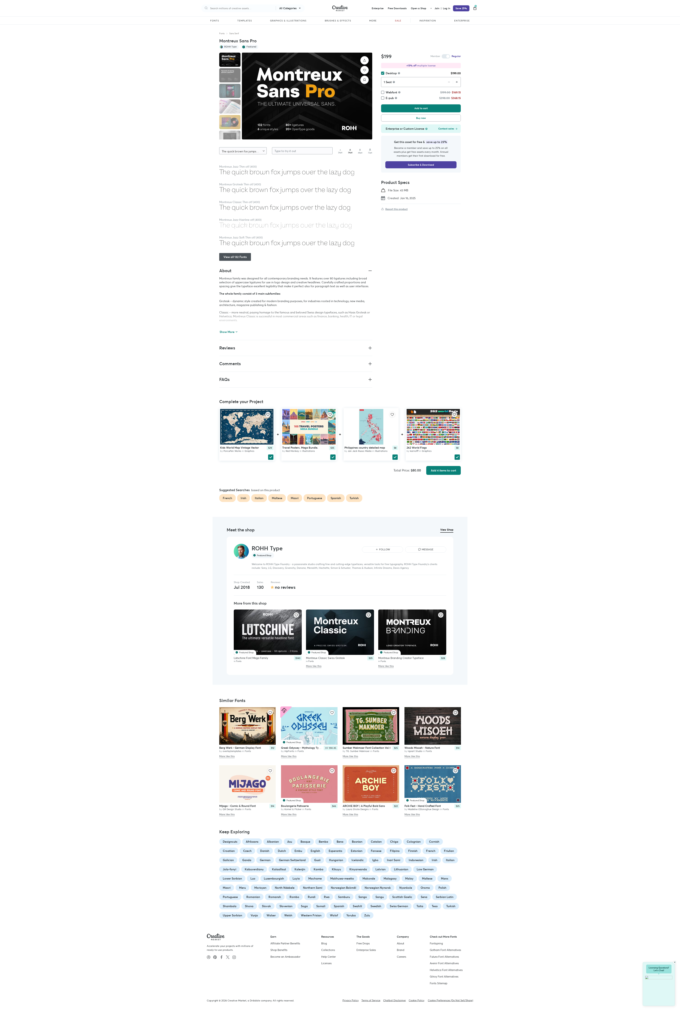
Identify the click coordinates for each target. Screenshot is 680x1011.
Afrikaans (252, 841)
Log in (446, 8)
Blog (324, 943)
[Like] (364, 70)
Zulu (367, 915)
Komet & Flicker (293, 809)
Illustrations (308, 450)
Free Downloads (397, 8)
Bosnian (357, 841)
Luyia (296, 878)
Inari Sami (393, 860)
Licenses (326, 963)
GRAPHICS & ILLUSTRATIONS (288, 20)
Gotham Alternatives (445, 950)
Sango (362, 897)
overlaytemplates (232, 751)
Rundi (311, 897)
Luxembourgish (274, 878)
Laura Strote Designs (357, 809)
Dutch (282, 851)
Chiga (394, 841)
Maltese (427, 878)
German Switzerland (292, 860)
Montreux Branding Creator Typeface (401, 658)
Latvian (380, 869)
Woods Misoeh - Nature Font (422, 747)
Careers (401, 956)
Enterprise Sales (366, 950)
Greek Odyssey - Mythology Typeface (304, 747)
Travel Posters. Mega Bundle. (300, 447)
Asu (289, 841)
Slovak (266, 906)
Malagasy (390, 878)
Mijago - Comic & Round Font (237, 806)
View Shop (446, 529)
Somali (320, 906)
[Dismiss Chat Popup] (674, 962)
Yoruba (351, 915)
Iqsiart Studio (415, 751)
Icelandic (358, 860)
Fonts (222, 33)
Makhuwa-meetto (342, 878)
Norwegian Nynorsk (378, 887)
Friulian (449, 851)
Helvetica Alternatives (446, 969)
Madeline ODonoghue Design (423, 809)
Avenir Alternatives (444, 963)
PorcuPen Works (232, 450)
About (400, 943)
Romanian (253, 897)
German (265, 860)
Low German (425, 869)
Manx (444, 878)
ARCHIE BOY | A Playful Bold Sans (364, 806)
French (430, 851)
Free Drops (363, 943)
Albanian (273, 841)
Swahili (357, 906)
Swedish (375, 906)
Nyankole (405, 887)
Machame (315, 878)
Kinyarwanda (358, 869)
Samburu (344, 897)
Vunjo (254, 915)
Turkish (450, 906)
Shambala (229, 906)
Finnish (413, 851)
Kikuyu (336, 869)
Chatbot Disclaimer (394, 1000)
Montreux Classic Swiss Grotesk (325, 658)
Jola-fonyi (229, 869)
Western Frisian (311, 915)
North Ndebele (284, 887)
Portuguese (230, 897)
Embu (298, 851)
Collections (328, 950)
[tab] (229, 60)
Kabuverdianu (254, 869)
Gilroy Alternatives (444, 976)
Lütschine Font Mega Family (251, 658)
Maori (227, 887)
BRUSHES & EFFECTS (338, 20)
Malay (409, 878)
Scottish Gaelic (402, 897)
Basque (305, 841)
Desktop (391, 73)
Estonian (356, 851)
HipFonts (289, 751)
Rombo (294, 897)
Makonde (368, 878)
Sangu (379, 897)
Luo (252, 878)
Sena (424, 897)
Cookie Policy (416, 1000)
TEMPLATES (244, 20)
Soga (304, 906)
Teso (435, 906)
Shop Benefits (278, 950)
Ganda (246, 860)
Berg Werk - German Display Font (240, 747)
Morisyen (260, 887)
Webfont (391, 92)
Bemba (323, 841)
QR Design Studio (232, 809)
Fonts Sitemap (438, 983)
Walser (271, 915)
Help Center (328, 956)
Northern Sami (312, 887)
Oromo (425, 887)
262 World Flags (417, 447)
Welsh (288, 915)
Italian (450, 860)
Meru (242, 887)
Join (437, 8)
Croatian (229, 851)
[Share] (364, 60)
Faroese (376, 851)
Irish (434, 860)
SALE (398, 20)
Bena (340, 841)
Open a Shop (418, 8)
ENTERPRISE (462, 20)
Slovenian (285, 906)
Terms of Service (370, 1000)
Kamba (318, 869)
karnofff (414, 450)
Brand (400, 950)
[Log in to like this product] (268, 414)
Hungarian (336, 860)
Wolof (334, 915)
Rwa (327, 897)
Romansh (274, 897)
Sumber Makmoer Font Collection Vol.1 (366, 747)
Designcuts (230, 841)
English (315, 851)
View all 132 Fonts (235, 257)
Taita (419, 906)
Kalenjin (299, 869)
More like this (313, 665)
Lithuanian (401, 869)
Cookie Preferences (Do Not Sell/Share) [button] (450, 1000)
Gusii (317, 860)
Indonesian (416, 860)
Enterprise (378, 8)
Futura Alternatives (444, 956)
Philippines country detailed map (364, 447)
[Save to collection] (364, 80)
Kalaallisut (279, 869)
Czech (247, 851)
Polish (442, 887)
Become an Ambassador (285, 956)
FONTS (214, 20)
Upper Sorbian (232, 915)
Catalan (376, 841)
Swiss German (399, 906)
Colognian (414, 841)
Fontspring (436, 943)
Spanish (339, 906)
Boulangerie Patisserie (295, 806)
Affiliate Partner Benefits (285, 943)
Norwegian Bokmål (343, 887)
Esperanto (335, 851)
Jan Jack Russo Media (360, 450)
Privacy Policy (350, 1000)
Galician (228, 860)
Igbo (375, 860)
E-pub (390, 98)
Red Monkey (292, 450)
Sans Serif (234, 33)
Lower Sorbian (232, 878)
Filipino (395, 851)
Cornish (434, 841)
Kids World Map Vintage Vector (239, 447)
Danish (264, 851)
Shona (249, 906)
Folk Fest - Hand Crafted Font (422, 806)
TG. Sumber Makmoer (358, 751)
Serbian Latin (444, 897)
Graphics (249, 450)
